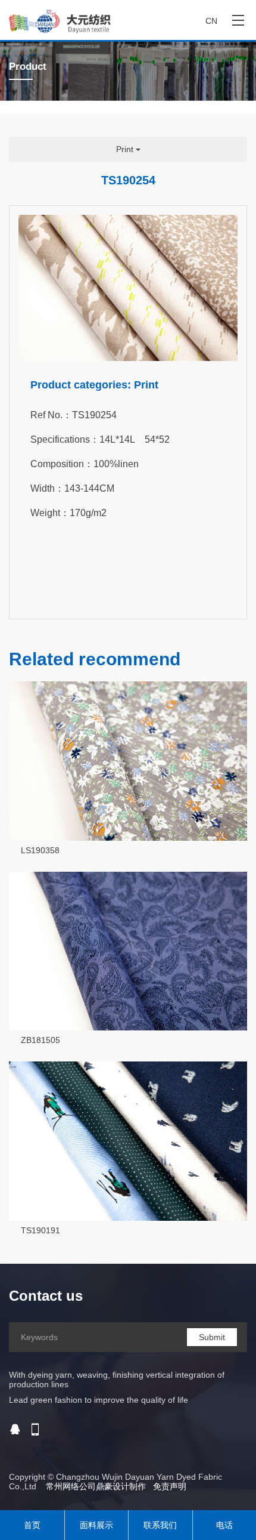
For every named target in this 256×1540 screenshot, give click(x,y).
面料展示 (96, 1525)
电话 (224, 1525)
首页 (32, 1525)
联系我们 (160, 1525)
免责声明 (169, 1486)
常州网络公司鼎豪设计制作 (96, 1486)
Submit (212, 1337)
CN (211, 21)
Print (126, 149)
